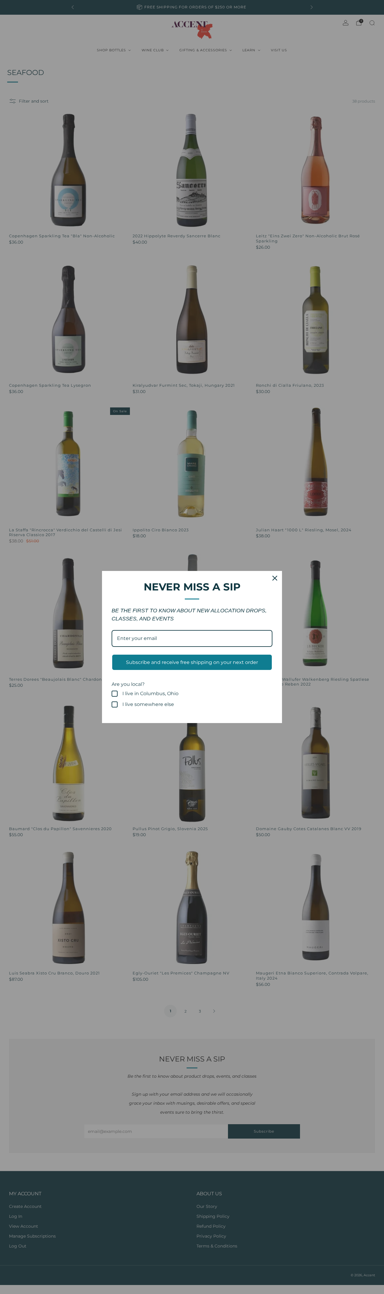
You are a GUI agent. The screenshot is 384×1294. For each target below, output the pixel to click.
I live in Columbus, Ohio (150, 693)
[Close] (275, 578)
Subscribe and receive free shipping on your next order (192, 662)
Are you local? (128, 684)
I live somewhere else (148, 704)
